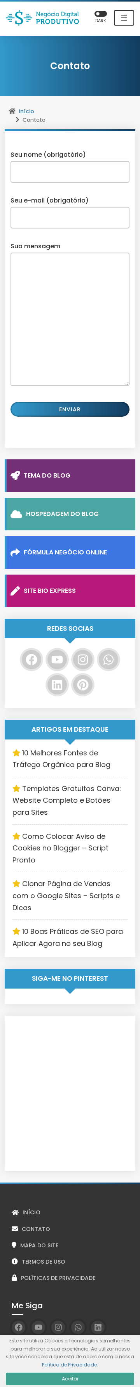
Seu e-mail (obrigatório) (49, 200)
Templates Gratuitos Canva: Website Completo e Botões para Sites (66, 800)
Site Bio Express (50, 590)
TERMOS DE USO (43, 1262)
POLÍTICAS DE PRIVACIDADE (58, 1278)
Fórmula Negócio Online (65, 552)
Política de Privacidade (69, 1364)
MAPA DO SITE (39, 1245)
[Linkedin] (57, 684)
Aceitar (70, 1378)
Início (26, 111)
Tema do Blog (47, 475)
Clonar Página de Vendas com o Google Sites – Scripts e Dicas (66, 895)
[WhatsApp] (108, 659)
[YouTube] (57, 659)
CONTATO (36, 1229)
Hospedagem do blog (62, 513)
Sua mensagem (35, 246)
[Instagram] (83, 659)
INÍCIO (31, 1212)
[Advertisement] (70, 1093)
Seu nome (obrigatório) (48, 154)
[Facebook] (31, 659)
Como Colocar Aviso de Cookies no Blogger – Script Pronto (60, 848)
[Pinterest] (83, 684)
